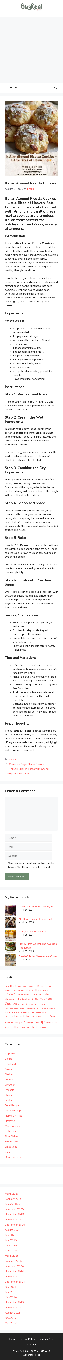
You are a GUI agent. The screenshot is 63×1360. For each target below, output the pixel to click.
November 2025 (14, 1214)
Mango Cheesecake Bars (33, 931)
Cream (21, 1004)
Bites (19, 986)
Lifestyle (10, 1121)
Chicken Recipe (23, 994)
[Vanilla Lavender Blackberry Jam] (10, 911)
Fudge (52, 1008)
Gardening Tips (13, 1110)
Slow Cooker (12, 1141)
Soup (8, 1152)
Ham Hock (9, 1016)
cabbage (48, 986)
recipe (18, 1022)
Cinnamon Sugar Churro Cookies (26, 764)
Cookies (13, 759)
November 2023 (14, 1302)
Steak (48, 1022)
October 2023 (13, 1307)
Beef (13, 986)
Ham (20, 1012)
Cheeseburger (41, 990)
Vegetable (32, 1027)
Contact (31, 1344)
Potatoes (9, 1022)
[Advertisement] (31, 49)
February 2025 (13, 1261)
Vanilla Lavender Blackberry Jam (37, 906)
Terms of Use (46, 1339)
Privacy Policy (27, 1339)
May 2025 (11, 1245)
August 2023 (12, 1313)
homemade (19, 1016)
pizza (46, 1016)
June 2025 (11, 1240)
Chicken (10, 994)
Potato (53, 1016)
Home (12, 1339)
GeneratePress (31, 1355)
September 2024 (15, 1281)
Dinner (8, 1095)
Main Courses (12, 1126)
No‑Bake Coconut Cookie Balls (36, 919)
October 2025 (13, 1219)
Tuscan (22, 1027)
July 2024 (10, 1287)
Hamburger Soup (42, 1012)
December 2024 (14, 1266)
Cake (7, 990)
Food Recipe (12, 1105)
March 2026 (12, 1193)
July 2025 (10, 1235)
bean (7, 986)
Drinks (8, 1100)
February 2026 (13, 1199)
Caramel (20, 990)
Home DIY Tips (13, 1116)
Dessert (9, 1090)
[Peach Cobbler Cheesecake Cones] (10, 960)
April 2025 (11, 1250)
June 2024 (11, 1292)
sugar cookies (11, 1027)
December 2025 (14, 1209)
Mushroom (31, 1016)
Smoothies (11, 1147)
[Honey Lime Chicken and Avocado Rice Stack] (10, 948)
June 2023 (11, 1318)
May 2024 (11, 1297)
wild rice (42, 1027)
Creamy (31, 1004)
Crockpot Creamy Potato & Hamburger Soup (22, 1008)
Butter (40, 986)
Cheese (29, 990)
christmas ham (42, 999)
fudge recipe (11, 1012)
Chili (33, 994)
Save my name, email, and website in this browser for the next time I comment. (31, 865)
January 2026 (12, 1204)
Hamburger (28, 1012)
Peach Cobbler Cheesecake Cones (38, 956)
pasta (40, 1016)
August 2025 (12, 1230)
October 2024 (13, 1276)
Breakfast (32, 986)
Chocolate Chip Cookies (18, 999)
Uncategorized (13, 1157)
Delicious (44, 1008)
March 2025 (12, 1256)
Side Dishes (11, 1136)
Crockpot (41, 1004)
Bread (24, 986)
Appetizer (10, 1053)
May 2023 (11, 1323)
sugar (54, 1022)
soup (40, 1021)
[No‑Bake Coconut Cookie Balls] (10, 923)
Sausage (28, 1022)
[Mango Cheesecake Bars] (10, 936)
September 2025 (15, 1225)
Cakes (8, 1069)
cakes (14, 990)
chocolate (42, 994)
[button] (55, 88)
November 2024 (14, 1271)
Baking (8, 1059)
